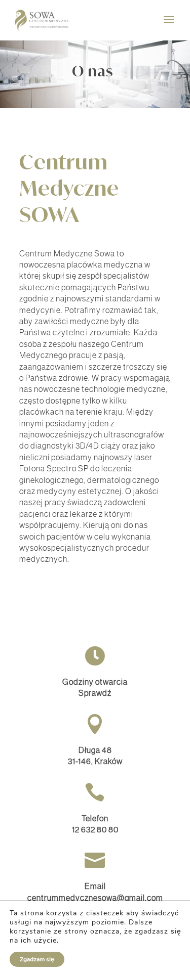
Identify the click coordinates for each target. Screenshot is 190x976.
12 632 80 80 (95, 829)
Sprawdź (95, 692)
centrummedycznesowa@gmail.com (95, 897)
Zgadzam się (37, 959)
